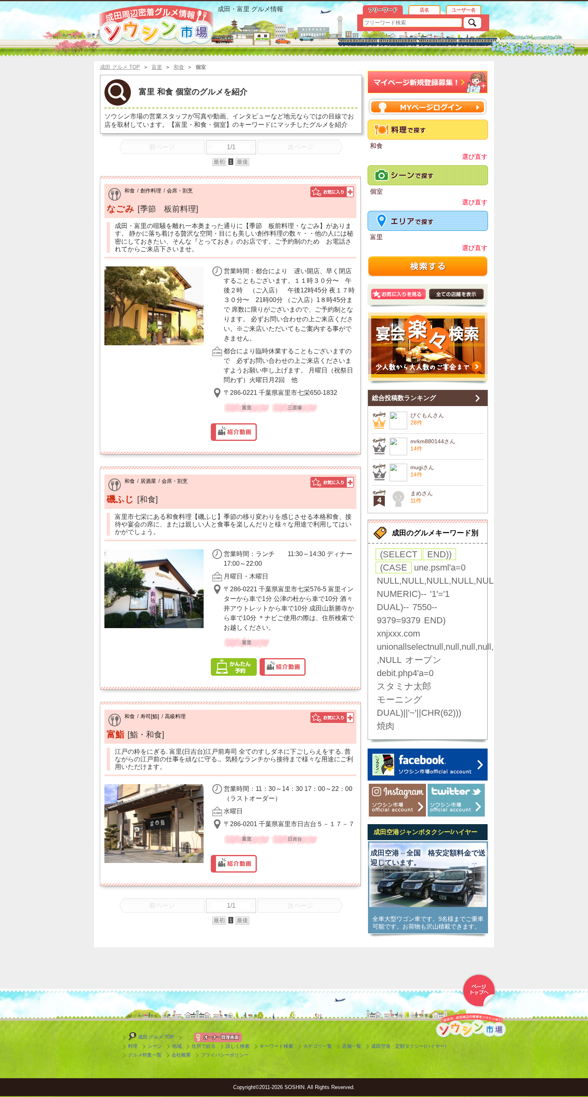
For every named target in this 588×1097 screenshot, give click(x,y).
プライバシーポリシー (225, 1055)
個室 (376, 191)
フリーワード (382, 10)
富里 (376, 237)
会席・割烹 (180, 191)
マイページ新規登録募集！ (428, 82)
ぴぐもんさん (427, 415)
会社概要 (181, 1055)
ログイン (428, 107)
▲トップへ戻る (478, 990)
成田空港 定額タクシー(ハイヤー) (408, 1046)
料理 (133, 1046)
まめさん (421, 493)
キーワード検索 (276, 1046)
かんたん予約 (234, 667)
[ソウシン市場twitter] (456, 800)
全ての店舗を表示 (456, 294)
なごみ (120, 209)
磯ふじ (120, 499)
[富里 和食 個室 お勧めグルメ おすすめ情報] (156, 25)
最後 (242, 161)
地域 (177, 1046)
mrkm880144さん (432, 441)
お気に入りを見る (398, 294)
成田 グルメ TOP (156, 1037)
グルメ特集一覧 (145, 1055)
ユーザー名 (464, 10)
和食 (129, 191)
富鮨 (115, 734)
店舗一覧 (351, 1046)
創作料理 (150, 191)
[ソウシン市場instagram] (397, 800)
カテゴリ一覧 (317, 1046)
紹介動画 (234, 432)
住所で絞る (204, 1046)
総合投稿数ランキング (404, 397)
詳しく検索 (238, 1046)
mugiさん (422, 467)
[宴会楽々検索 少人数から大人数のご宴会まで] (428, 348)
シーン (155, 1046)
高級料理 (175, 716)
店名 (424, 10)
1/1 (231, 147)
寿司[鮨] (149, 716)
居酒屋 (148, 481)
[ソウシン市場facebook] (428, 765)
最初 (219, 161)
